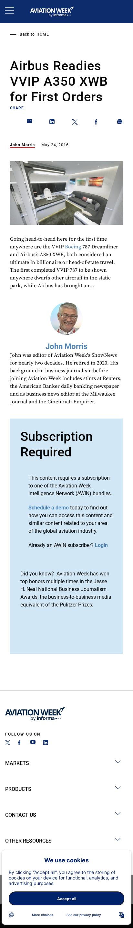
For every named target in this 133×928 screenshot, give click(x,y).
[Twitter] (7, 743)
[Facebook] (20, 743)
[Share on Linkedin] (52, 123)
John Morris (22, 145)
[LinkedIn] (45, 743)
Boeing (73, 247)
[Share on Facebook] (97, 123)
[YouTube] (33, 743)
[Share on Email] (30, 123)
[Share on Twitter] (75, 123)
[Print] (120, 123)
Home (42, 34)
